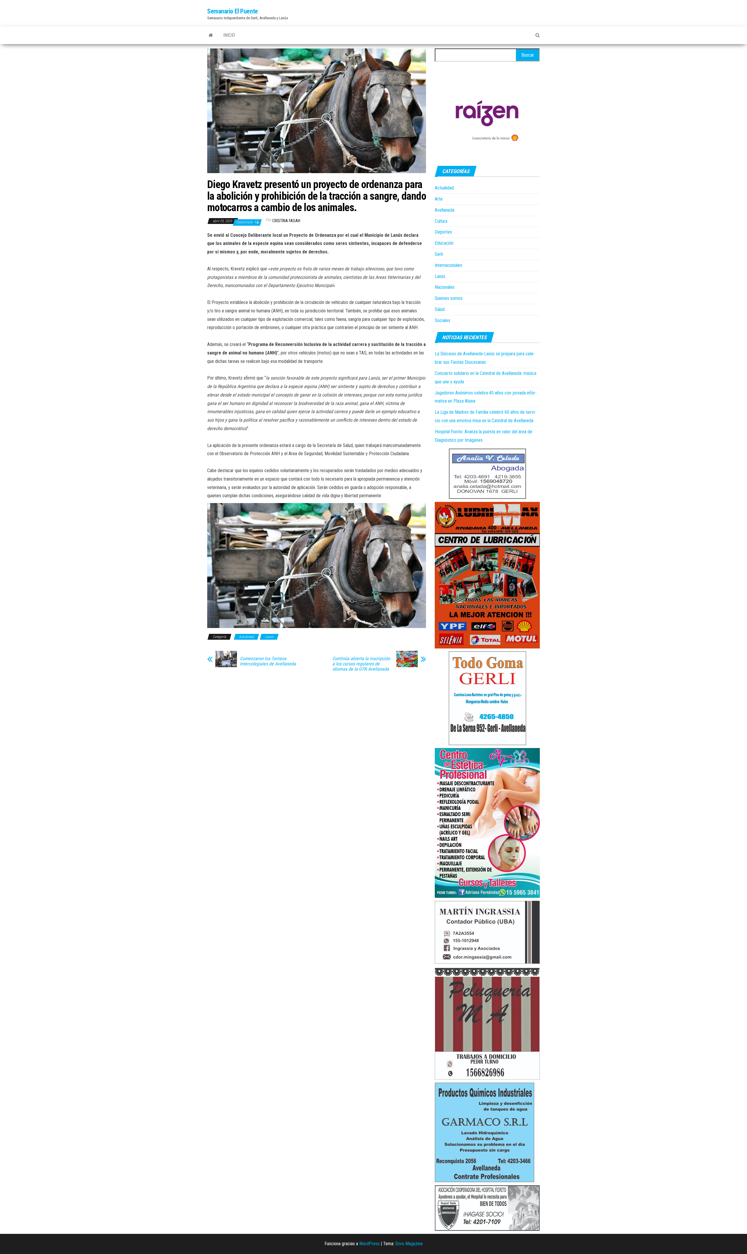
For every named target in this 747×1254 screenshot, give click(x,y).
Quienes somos (448, 298)
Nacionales (445, 287)
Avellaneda (444, 210)
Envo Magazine (409, 1243)
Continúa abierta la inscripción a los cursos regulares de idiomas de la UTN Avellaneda (361, 664)
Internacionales (448, 265)
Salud (440, 309)
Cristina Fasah (286, 220)
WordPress (369, 1243)
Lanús (269, 637)
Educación (444, 243)
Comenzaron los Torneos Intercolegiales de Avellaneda (268, 661)
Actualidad (246, 637)
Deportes (443, 232)
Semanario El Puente (232, 11)
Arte (439, 199)
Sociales (442, 320)
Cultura (441, 221)
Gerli (439, 254)
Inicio (229, 35)
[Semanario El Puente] (211, 35)
